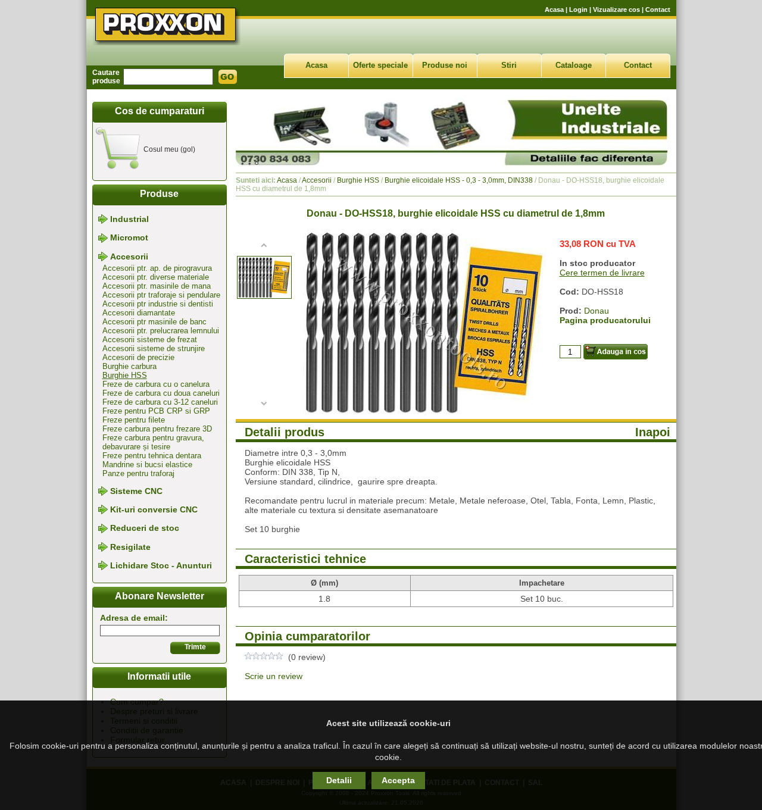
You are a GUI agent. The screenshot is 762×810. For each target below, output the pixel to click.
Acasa (554, 9)
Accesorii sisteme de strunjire (153, 348)
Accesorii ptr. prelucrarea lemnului (160, 330)
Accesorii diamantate (138, 312)
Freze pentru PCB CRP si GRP (156, 410)
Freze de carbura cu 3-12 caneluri (160, 402)
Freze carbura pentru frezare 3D (157, 428)
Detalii (339, 780)
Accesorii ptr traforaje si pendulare (161, 294)
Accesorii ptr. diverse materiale (155, 277)
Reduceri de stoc (144, 528)
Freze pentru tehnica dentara (151, 455)
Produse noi (444, 65)
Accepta (398, 780)
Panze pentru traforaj (138, 473)
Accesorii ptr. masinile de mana (156, 286)
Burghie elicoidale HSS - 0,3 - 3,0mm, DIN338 (459, 180)
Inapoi (652, 432)
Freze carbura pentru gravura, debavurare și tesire (153, 442)
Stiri (509, 65)
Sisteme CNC (136, 491)
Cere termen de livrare (602, 272)
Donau (596, 310)
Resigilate (130, 547)
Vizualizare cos (616, 9)
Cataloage (573, 65)
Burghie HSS (124, 375)
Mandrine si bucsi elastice (147, 464)
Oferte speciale (380, 65)
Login (578, 9)
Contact (657, 9)
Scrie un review (273, 676)
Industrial (129, 219)
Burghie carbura (129, 366)
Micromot (129, 238)
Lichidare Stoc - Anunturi (161, 565)
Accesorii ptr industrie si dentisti (157, 303)
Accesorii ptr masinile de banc (154, 321)
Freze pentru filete (133, 419)
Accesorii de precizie (138, 357)
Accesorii (129, 256)
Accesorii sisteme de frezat (149, 339)
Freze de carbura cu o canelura (156, 384)
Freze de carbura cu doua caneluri (161, 393)
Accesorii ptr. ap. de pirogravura (157, 268)
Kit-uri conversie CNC (154, 509)
